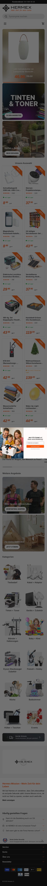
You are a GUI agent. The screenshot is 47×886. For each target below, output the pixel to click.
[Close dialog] (46, 428)
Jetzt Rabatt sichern (35, 446)
